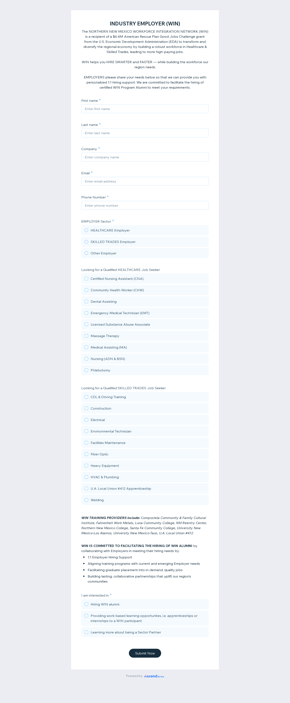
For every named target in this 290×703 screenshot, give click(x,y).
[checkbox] (145, 279)
